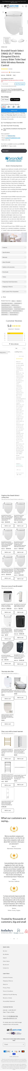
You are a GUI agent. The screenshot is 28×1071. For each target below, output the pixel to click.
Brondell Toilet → (5, 312)
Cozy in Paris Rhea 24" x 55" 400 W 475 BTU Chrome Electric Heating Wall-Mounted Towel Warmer (20, 751)
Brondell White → (5, 314)
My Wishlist (6, 954)
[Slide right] (26, 40)
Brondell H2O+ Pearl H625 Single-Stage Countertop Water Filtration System (20, 605)
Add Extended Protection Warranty (10, 104)
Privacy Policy (6, 987)
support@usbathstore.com (12, 137)
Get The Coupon (20, 84)
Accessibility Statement (9, 1001)
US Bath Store (16, 1056)
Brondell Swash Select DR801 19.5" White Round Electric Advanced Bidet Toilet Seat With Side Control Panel (7, 518)
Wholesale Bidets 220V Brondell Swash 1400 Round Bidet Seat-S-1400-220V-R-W (7, 691)
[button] (2, 6)
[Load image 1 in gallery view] (7, 40)
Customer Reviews (8, 977)
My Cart (5, 951)
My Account (6, 964)
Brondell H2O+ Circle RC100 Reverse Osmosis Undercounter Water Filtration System (19, 656)
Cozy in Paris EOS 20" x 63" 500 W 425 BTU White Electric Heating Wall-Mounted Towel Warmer (7, 803)
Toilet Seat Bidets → (14, 314)
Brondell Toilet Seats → (14, 312)
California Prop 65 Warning (10, 994)
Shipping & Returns (8, 980)
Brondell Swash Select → (6, 310)
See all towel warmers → (8, 733)
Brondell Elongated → (6, 305)
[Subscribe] (23, 1044)
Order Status (6, 961)
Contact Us (6, 968)
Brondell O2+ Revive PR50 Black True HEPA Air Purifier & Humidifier (20, 630)
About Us (5, 984)
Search (5, 957)
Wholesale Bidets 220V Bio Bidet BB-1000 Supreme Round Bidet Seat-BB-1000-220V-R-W (7, 716)
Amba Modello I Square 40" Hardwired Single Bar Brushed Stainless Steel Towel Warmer (20, 777)
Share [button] (4, 297)
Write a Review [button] (15, 344)
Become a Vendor (7, 998)
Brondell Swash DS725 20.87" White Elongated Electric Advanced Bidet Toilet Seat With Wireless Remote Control (7, 631)
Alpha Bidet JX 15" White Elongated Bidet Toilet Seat (20, 691)
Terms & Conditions (8, 991)
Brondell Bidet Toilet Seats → (7, 303)
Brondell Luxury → (15, 305)
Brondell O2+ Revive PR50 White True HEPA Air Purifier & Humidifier (7, 605)
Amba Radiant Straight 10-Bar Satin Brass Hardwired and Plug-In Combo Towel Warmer (7, 751)
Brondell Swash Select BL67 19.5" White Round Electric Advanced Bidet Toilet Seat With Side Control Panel (7, 570)
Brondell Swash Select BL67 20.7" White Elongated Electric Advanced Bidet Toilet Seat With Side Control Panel (20, 571)
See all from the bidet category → (10, 673)
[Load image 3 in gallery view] (21, 40)
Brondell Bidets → (18, 303)
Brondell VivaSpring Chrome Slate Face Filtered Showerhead (7, 656)
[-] (3, 106)
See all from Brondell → (7, 588)
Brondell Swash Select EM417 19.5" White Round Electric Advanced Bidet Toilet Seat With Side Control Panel (7, 544)
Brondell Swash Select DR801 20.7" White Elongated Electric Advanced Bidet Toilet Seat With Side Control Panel (20, 518)
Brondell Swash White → (17, 310)
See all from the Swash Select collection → (12, 499)
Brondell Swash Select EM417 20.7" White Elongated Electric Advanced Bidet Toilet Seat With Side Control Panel (20, 544)
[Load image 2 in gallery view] (14, 40)
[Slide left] (1, 40)
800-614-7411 (11, 135)
